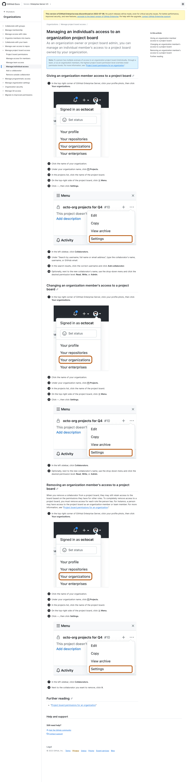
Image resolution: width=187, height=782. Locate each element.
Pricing (91, 751)
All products (10, 12)
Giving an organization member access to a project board (89, 76)
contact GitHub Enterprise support (156, 16)
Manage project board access (73, 24)
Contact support (56, 734)
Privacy (76, 751)
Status (83, 751)
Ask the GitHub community (60, 730)
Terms (67, 751)
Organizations (12, 16)
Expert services (102, 751)
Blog (113, 751)
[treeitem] (21, 26)
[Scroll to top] (181, 776)
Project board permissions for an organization (105, 65)
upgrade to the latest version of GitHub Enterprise (98, 16)
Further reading (58, 698)
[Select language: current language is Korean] (183, 4)
